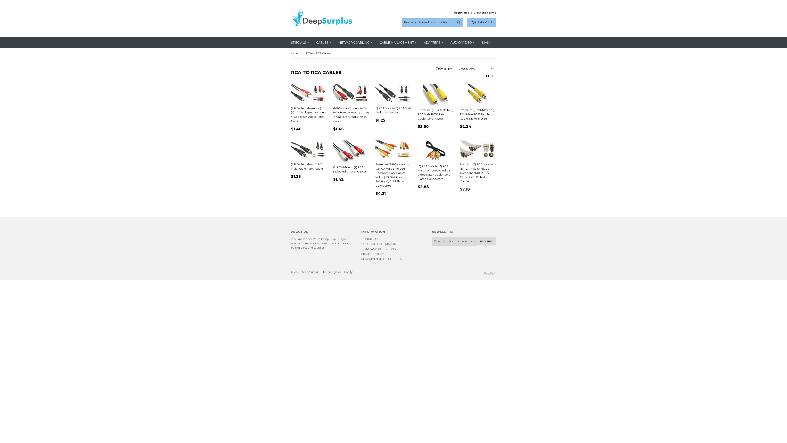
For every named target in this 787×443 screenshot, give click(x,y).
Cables (322, 43)
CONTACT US (370, 239)
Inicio (294, 53)
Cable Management (397, 43)
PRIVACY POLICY (372, 254)
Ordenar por (444, 68)
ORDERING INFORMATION (378, 243)
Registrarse (461, 12)
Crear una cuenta (485, 12)
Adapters (432, 43)
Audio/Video (461, 43)
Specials (299, 43)
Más (485, 43)
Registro (486, 241)
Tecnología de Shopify (338, 272)
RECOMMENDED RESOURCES (381, 258)
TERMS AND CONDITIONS (378, 249)
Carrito (484, 22)
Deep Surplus (310, 272)
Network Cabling (354, 43)
